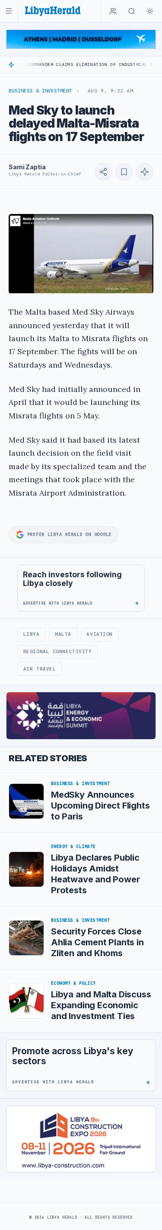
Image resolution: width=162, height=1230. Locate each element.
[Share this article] (103, 172)
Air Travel (39, 669)
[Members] (113, 11)
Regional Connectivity (57, 651)
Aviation (99, 634)
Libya (31, 634)
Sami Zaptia (27, 167)
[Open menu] (9, 11)
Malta (63, 634)
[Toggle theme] (150, 11)
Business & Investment (40, 91)
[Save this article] (124, 172)
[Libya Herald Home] (52, 11)
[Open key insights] (144, 172)
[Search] (131, 11)
